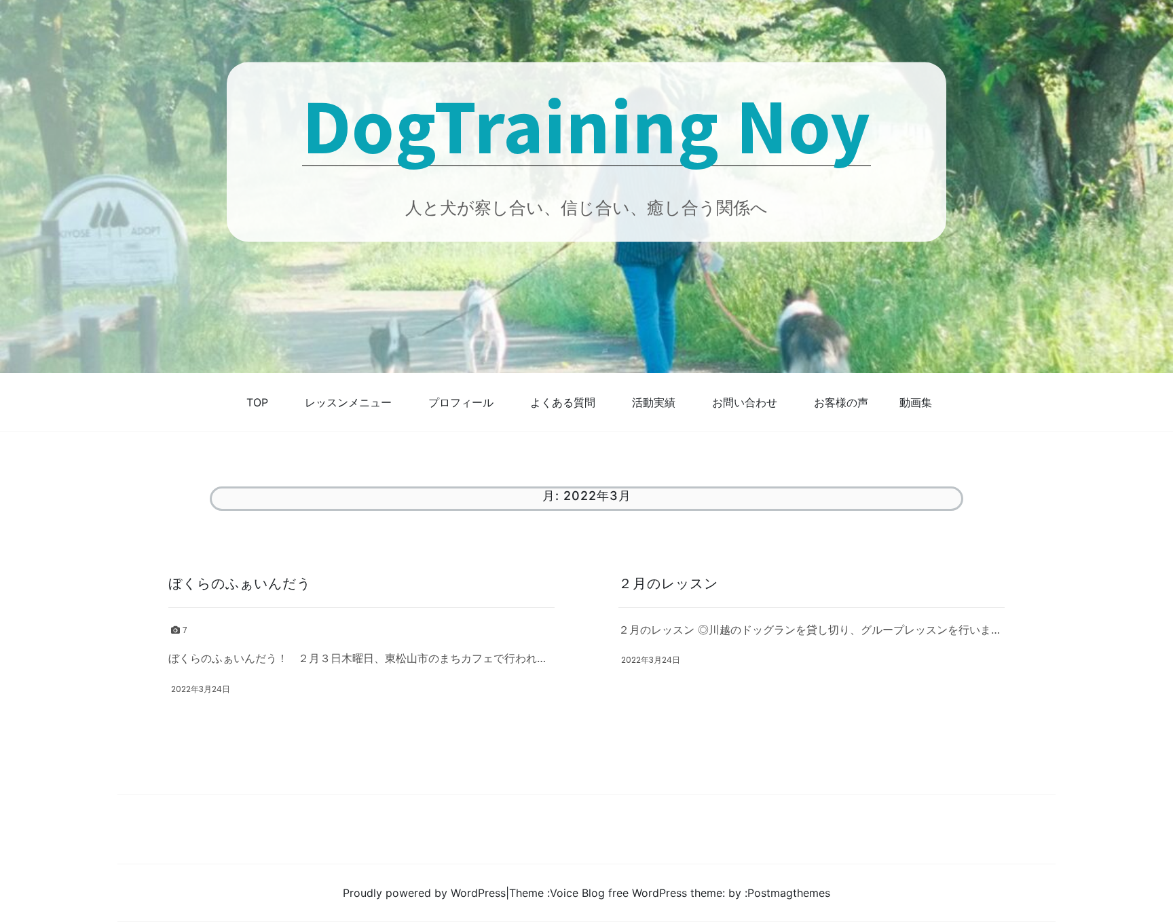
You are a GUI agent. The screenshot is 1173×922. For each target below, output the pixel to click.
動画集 (915, 402)
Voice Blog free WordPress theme (636, 893)
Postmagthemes (788, 893)
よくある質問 (562, 402)
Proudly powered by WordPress (424, 893)
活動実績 (653, 402)
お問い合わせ (744, 402)
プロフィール (461, 402)
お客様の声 (841, 402)
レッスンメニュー (348, 402)
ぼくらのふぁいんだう (239, 583)
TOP (257, 402)
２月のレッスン (668, 583)
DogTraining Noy (586, 124)
